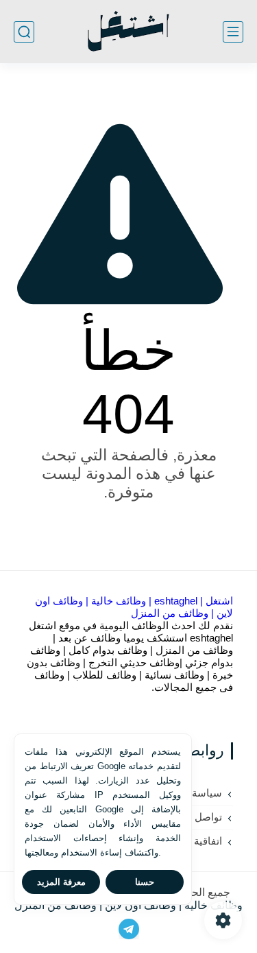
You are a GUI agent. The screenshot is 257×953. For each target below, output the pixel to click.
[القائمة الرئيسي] (233, 32)
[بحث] (24, 32)
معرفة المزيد (61, 882)
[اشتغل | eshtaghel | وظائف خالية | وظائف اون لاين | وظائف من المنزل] (128, 32)
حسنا (144, 882)
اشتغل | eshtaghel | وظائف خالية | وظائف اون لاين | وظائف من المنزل (134, 607)
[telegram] (129, 929)
